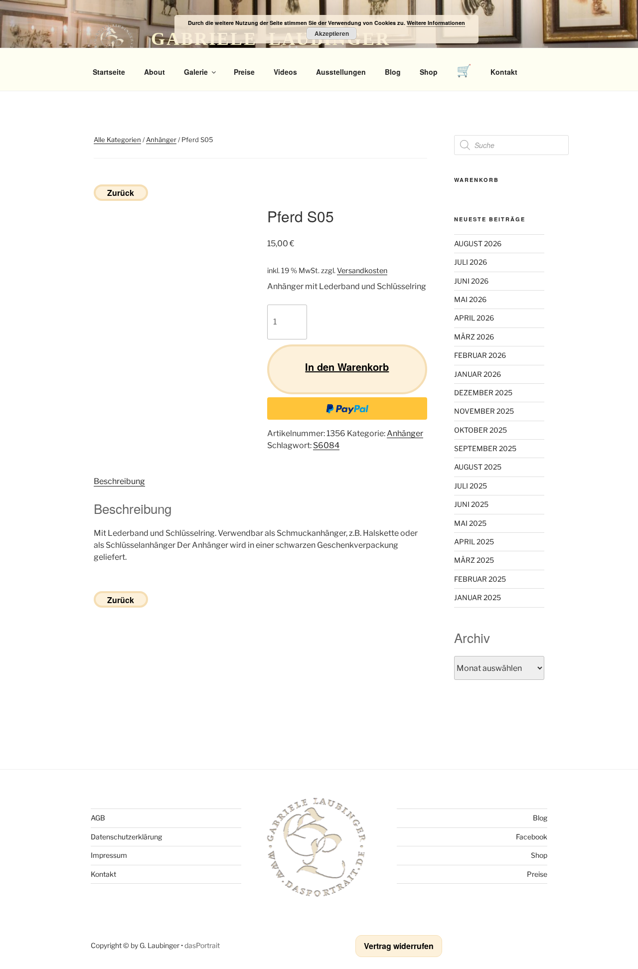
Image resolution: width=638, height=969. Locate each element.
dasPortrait (202, 945)
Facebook (531, 836)
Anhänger (161, 140)
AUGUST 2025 (477, 467)
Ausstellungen (341, 72)
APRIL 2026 (474, 318)
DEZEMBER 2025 (483, 392)
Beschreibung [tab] (119, 481)
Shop (429, 72)
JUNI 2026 (471, 281)
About (154, 72)
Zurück (120, 192)
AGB (98, 817)
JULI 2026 (470, 262)
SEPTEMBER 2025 (485, 448)
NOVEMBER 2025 (484, 411)
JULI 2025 (470, 486)
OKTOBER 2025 (480, 430)
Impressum (109, 855)
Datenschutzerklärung (126, 836)
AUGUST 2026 (477, 243)
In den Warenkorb (347, 366)
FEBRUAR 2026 (480, 355)
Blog (393, 72)
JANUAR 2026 (477, 374)
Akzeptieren (332, 33)
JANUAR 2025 (477, 597)
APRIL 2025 (474, 541)
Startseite (109, 72)
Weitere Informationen (436, 22)
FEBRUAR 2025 (480, 579)
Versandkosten (362, 270)
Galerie (196, 72)
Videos (285, 72)
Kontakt (503, 72)
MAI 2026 (470, 299)
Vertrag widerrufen (399, 946)
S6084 (326, 445)
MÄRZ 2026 (474, 336)
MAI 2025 (470, 523)
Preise (244, 72)
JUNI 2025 (471, 504)
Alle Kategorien (117, 140)
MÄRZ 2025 (474, 560)
